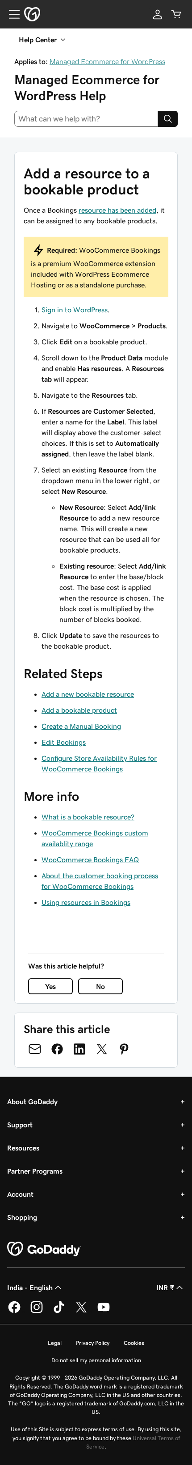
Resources (23, 1147)
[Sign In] (157, 14)
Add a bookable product (79, 710)
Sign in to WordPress (75, 309)
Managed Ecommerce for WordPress (107, 61)
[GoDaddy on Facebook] (14, 1311)
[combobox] (86, 119)
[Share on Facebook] (57, 1049)
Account (20, 1194)
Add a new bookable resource (88, 694)
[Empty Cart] (176, 14)
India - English (30, 1287)
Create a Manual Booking (81, 726)
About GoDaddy (32, 1101)
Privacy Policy (92, 1343)
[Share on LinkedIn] (79, 1049)
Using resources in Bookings (86, 902)
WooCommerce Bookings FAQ (90, 859)
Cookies (134, 1343)
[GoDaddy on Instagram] (36, 1311)
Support (20, 1124)
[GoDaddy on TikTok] (59, 1311)
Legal (55, 1343)
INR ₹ (165, 1287)
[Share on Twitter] (102, 1049)
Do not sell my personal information (96, 1360)
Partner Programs (35, 1170)
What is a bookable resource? (88, 816)
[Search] (168, 119)
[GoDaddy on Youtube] (103, 1311)
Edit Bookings (64, 742)
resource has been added (117, 210)
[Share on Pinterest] (124, 1049)
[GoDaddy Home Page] (44, 1249)
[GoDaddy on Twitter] (81, 1311)
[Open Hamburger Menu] (10, 14)
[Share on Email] (35, 1049)
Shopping (22, 1217)
